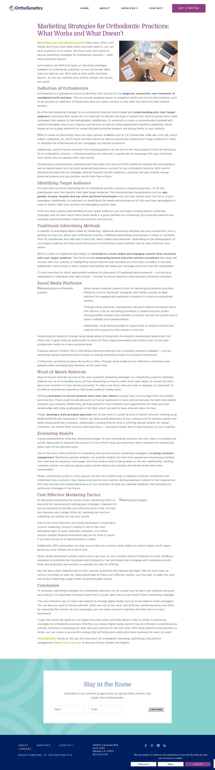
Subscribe (156, 709)
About (105, 8)
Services (128, 8)
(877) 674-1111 (100, 754)
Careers (25, 749)
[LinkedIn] (158, 745)
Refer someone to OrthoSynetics (45, 755)
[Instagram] (152, 745)
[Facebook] (146, 745)
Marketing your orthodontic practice (61, 42)
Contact (156, 8)
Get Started (188, 8)
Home (84, 8)
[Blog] (164, 745)
